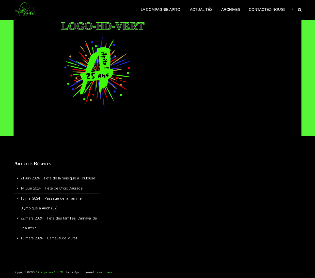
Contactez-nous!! (267, 9)
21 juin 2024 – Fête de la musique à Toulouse (57, 178)
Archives (230, 9)
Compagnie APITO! (50, 272)
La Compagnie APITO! (161, 9)
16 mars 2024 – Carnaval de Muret (48, 238)
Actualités (201, 9)
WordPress (105, 272)
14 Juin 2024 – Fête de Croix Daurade (51, 188)
